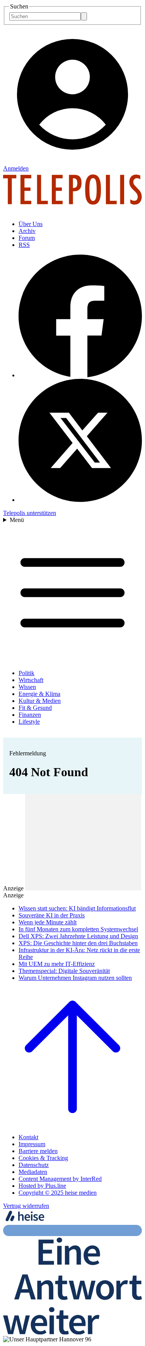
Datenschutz (34, 1165)
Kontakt (28, 1137)
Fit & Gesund (35, 707)
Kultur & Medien (40, 700)
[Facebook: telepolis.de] (80, 375)
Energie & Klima (39, 694)
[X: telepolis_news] (80, 500)
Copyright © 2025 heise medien (58, 1192)
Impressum (32, 1144)
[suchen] (84, 16)
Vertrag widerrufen (26, 1205)
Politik (26, 673)
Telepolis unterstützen (29, 513)
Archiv (27, 231)
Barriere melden (38, 1151)
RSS (24, 245)
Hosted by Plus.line (42, 1185)
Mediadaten (33, 1172)
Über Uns (31, 224)
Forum (27, 238)
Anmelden (16, 168)
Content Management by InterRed (60, 1178)
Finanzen (30, 714)
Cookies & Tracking (43, 1158)
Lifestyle (29, 721)
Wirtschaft (31, 680)
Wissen (27, 687)
